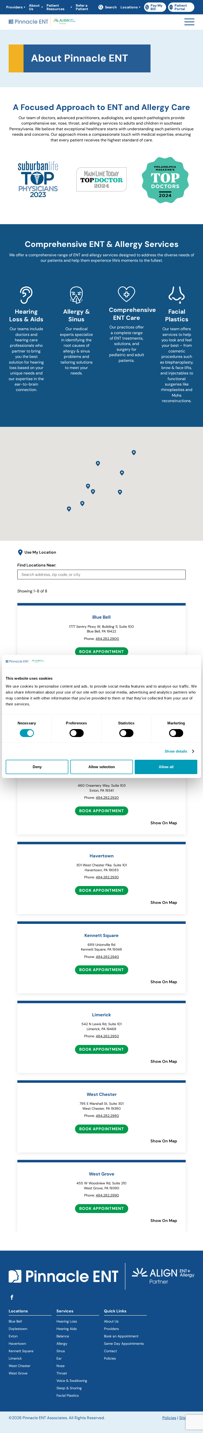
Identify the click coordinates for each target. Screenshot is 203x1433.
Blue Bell (15, 1321)
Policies (110, 1358)
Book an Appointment (121, 1336)
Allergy (61, 1343)
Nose (60, 1366)
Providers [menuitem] (14, 7)
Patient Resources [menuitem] (55, 7)
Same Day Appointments (124, 1343)
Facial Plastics (67, 1395)
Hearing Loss (66, 1321)
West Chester (19, 1366)
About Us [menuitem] (34, 7)
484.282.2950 (107, 1036)
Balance (62, 1336)
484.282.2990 (107, 1195)
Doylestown (18, 1328)
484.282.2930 (107, 877)
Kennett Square (21, 1351)
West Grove (18, 1373)
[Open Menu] (189, 22)
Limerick (15, 1358)
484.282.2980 (107, 1115)
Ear (59, 1358)
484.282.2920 (107, 797)
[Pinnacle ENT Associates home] (42, 22)
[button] (122, 473)
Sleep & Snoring (69, 1388)
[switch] (77, 733)
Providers (111, 1328)
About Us (111, 1321)
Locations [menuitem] (129, 7)
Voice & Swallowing (71, 1380)
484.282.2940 (107, 957)
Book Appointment (101, 651)
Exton (13, 1336)
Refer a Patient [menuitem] (82, 7)
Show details (176, 751)
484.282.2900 (107, 638)
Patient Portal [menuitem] (181, 7)
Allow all (166, 767)
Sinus (60, 1351)
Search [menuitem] (111, 7)
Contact (110, 1351)
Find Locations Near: (36, 565)
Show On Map (164, 822)
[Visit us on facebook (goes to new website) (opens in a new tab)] (12, 1297)
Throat (61, 1373)
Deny (37, 767)
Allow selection (101, 767)
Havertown (30, 1343)
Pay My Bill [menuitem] (155, 7)
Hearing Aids (66, 1328)
